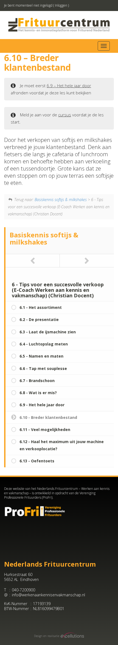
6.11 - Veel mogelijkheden (44, 429)
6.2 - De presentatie (39, 319)
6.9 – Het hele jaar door (69, 85)
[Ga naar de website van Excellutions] (71, 636)
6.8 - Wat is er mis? (38, 392)
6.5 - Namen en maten (41, 356)
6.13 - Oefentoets (36, 460)
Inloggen (61, 5)
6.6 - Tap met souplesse (43, 368)
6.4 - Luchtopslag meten (43, 344)
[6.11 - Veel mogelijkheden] (87, 260)
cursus (64, 114)
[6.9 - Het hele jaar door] (32, 260)
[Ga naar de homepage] (59, 25)
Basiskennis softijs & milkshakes (61, 199)
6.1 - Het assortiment (40, 307)
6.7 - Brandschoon (37, 380)
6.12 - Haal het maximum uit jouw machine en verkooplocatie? (61, 445)
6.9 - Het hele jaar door (41, 404)
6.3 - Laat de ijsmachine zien (47, 331)
